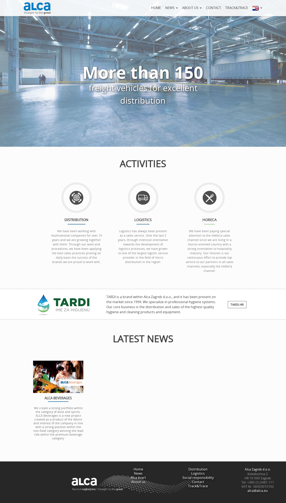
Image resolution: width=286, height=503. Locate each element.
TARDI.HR (237, 305)
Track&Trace (236, 7)
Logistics (198, 473)
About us (138, 481)
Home (156, 7)
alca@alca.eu (257, 490)
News (138, 473)
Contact (213, 7)
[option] (143, 403)
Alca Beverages (58, 398)
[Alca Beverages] (58, 377)
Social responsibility (198, 477)
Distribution (197, 469)
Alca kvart (138, 477)
